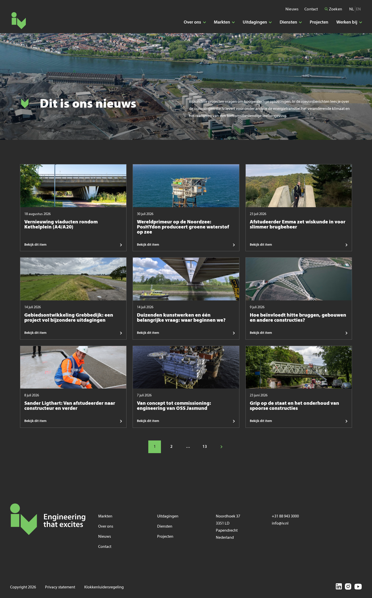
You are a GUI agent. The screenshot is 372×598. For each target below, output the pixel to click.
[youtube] (358, 587)
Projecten (319, 22)
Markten (105, 516)
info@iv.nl (280, 524)
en (358, 9)
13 (204, 447)
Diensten (164, 527)
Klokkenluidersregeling (104, 587)
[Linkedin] (339, 587)
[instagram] (348, 587)
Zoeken (335, 9)
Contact (311, 9)
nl (351, 9)
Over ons (105, 527)
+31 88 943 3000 (285, 516)
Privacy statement (60, 587)
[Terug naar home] (18, 20)
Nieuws (291, 9)
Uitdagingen (167, 516)
